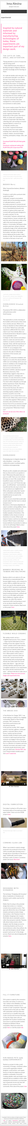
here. (18, 527)
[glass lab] (14, 863)
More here (17, 859)
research (14, 1123)
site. (22, 1027)
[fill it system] (14, 1033)
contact (24, 1123)
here (8, 1027)
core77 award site (11, 753)
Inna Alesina (14, 3)
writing (9, 1123)
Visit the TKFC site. (20, 749)
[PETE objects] (14, 1093)
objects (9, 1120)
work (4, 1120)
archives (5, 1121)
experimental (15, 1120)
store (18, 1123)
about (21, 1123)
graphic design (22, 1120)
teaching (10, 1121)
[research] (14, 611)
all (6, 1120)
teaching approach (16, 1121)
